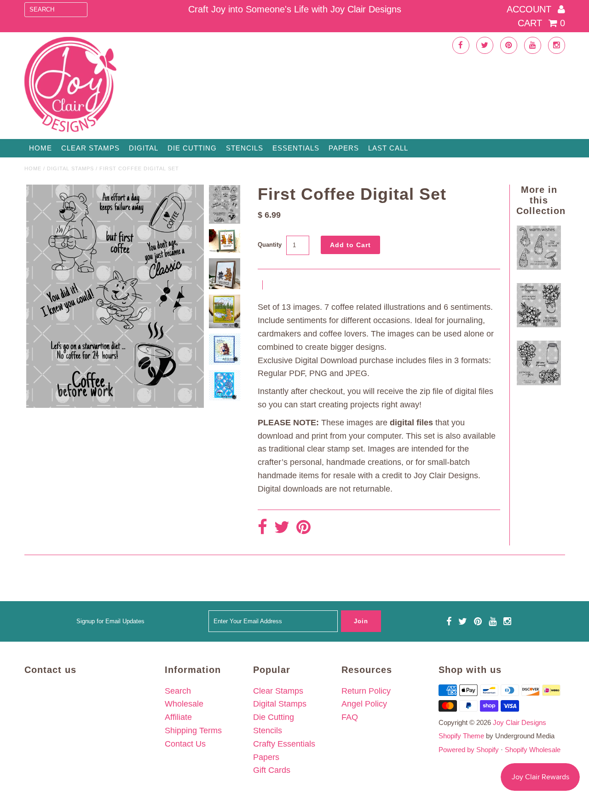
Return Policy (366, 691)
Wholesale (184, 703)
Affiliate (178, 717)
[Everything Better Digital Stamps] (539, 324)
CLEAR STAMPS (90, 148)
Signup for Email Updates (110, 621)
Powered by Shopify (469, 750)
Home (40, 148)
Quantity (270, 244)
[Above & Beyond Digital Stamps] (539, 382)
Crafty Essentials (284, 743)
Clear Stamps (278, 691)
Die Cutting (192, 148)
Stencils (244, 148)
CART (541, 23)
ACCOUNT (530, 9)
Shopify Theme (461, 736)
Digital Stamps (70, 168)
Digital (143, 148)
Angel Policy (364, 703)
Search (178, 691)
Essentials (295, 148)
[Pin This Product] (303, 527)
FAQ (349, 717)
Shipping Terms (193, 730)
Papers (344, 148)
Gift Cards (271, 770)
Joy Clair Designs (519, 722)
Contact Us (185, 743)
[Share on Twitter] (281, 527)
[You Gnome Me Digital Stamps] (539, 267)
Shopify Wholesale (532, 750)
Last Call (388, 148)
